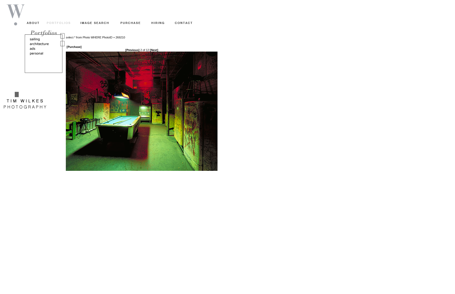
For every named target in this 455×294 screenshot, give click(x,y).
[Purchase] (74, 46)
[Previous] (132, 50)
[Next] (154, 50)
